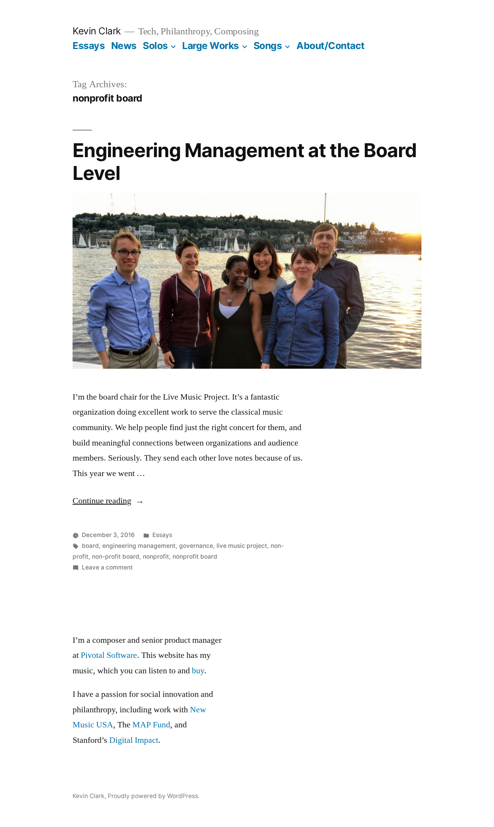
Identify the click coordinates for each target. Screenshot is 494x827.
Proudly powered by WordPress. (154, 796)
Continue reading (108, 500)
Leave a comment (107, 567)
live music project (242, 545)
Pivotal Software (109, 655)
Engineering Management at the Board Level (244, 162)
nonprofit (156, 556)
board (90, 545)
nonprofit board (195, 556)
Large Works (210, 45)
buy (198, 670)
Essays (89, 45)
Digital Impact (133, 740)
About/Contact (330, 45)
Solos (155, 45)
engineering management (139, 545)
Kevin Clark (97, 31)
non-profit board (115, 556)
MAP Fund (151, 724)
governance (196, 545)
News (124, 45)
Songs (268, 45)
